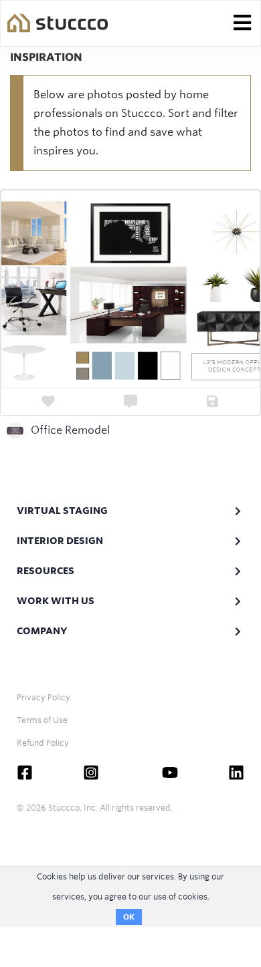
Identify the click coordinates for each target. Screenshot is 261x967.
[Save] (212, 401)
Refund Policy (43, 743)
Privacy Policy (43, 697)
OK (129, 917)
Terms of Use (42, 720)
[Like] (48, 401)
